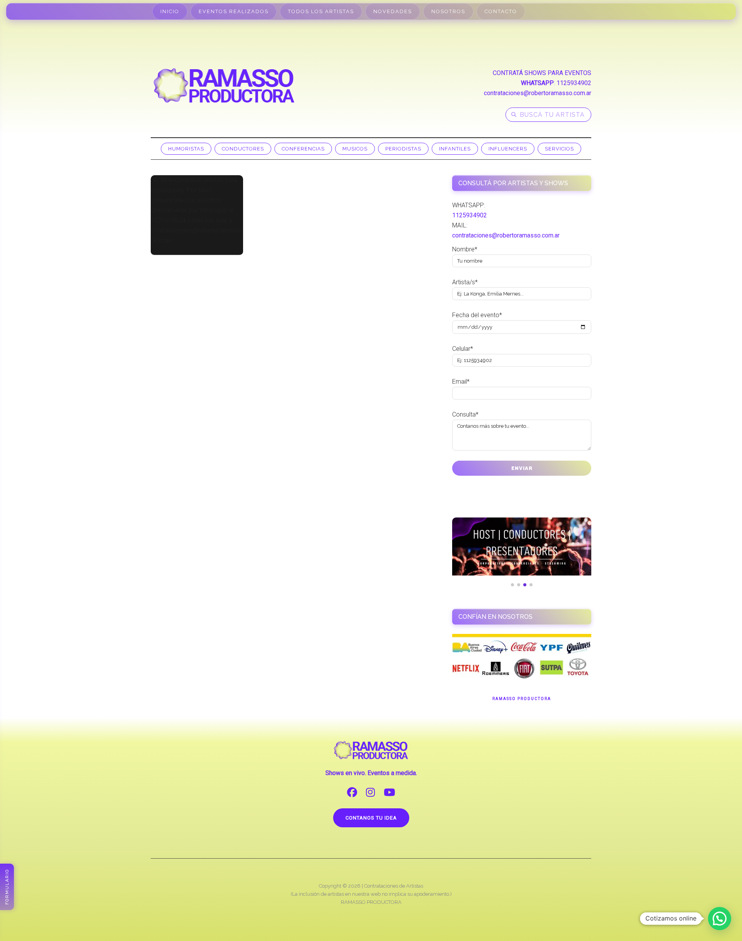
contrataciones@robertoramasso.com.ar (537, 93)
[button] (719, 918)
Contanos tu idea (371, 818)
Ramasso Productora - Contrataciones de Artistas (224, 85)
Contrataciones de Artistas (393, 886)
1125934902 (573, 83)
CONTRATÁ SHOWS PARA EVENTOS (542, 73)
